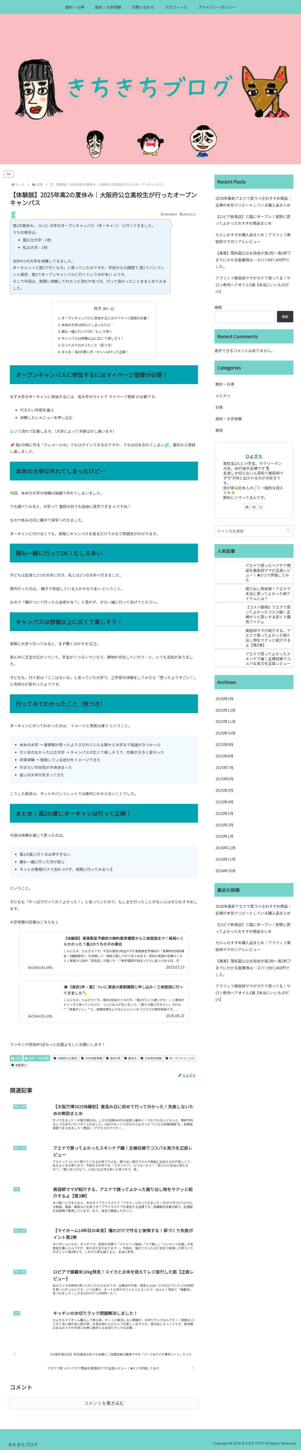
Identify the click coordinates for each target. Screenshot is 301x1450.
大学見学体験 (153, 1058)
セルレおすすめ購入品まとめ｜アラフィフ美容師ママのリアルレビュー (253, 238)
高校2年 (115, 1058)
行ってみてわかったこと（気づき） (87, 344)
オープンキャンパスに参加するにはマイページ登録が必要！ (105, 317)
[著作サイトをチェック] (247, 507)
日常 (18, 1058)
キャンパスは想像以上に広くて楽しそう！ (92, 338)
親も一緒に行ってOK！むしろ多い (86, 331)
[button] (288, 531)
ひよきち (254, 456)
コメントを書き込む (104, 1403)
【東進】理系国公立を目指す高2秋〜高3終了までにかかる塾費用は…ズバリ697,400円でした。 (253, 259)
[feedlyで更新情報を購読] (254, 507)
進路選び (21, 1065)
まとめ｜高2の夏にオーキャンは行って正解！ (95, 351)
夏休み (132, 1058)
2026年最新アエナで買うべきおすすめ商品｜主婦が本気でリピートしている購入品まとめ (253, 201)
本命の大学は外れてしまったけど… (87, 324)
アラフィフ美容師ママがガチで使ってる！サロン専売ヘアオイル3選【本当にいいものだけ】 (252, 284)
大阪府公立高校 (67, 1058)
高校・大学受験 (39, 1058)
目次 (97, 308)
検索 (218, 307)
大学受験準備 (93, 1058)
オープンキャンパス (181, 1058)
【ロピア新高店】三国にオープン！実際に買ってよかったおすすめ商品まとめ (252, 220)
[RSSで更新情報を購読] (261, 507)
